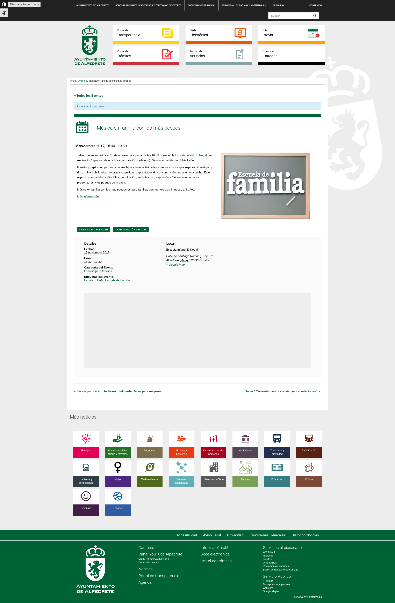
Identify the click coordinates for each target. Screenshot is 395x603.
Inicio (73, 80)
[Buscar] (315, 15)
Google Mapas (271, 591)
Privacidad (235, 535)
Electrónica (199, 33)
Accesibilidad (187, 535)
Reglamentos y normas (276, 566)
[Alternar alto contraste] (4, 4)
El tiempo (268, 581)
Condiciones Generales (267, 535)
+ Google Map (175, 264)
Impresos (268, 555)
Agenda (144, 582)
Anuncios (197, 54)
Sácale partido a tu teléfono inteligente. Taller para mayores (117, 391)
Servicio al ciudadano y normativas (243, 5)
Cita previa (269, 552)
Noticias (145, 569)
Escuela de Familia (117, 280)
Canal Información (148, 562)
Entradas (270, 54)
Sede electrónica (215, 554)
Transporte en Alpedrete (276, 584)
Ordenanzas (270, 562)
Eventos (82, 80)
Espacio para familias (98, 271)
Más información (88, 196)
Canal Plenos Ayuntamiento (154, 558)
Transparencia (128, 33)
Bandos (267, 559)
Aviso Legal (212, 535)
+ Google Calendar (93, 229)
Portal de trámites (216, 561)
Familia (89, 280)
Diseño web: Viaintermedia (307, 597)
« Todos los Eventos (88, 95)
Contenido (315, 5)
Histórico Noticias (305, 535)
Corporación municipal (201, 5)
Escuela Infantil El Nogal (191, 155)
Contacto (146, 547)
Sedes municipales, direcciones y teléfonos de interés (148, 5)
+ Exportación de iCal (131, 229)
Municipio (278, 5)
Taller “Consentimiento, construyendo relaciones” (282, 391)
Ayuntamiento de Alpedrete (92, 5)
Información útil (214, 547)
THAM (99, 280)
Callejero (268, 588)
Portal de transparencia (158, 575)
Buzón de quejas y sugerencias (280, 569)
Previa (268, 33)
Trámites (124, 54)
